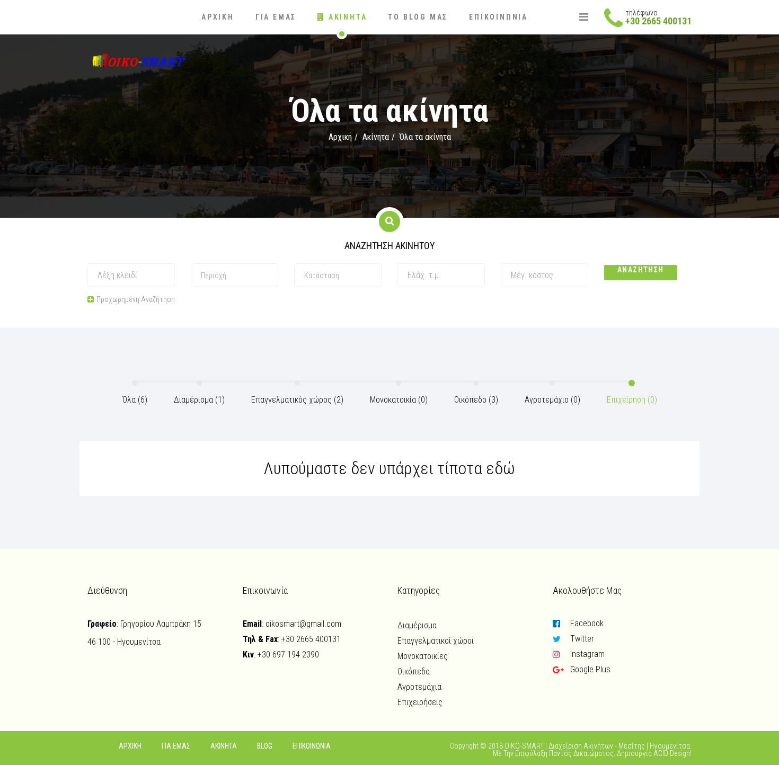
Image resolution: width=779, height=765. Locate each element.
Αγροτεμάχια (419, 687)
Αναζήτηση (640, 269)
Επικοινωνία (498, 17)
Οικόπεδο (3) (476, 400)
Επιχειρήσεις (419, 702)
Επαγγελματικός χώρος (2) (297, 400)
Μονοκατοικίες (422, 656)
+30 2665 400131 (658, 20)
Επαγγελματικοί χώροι (435, 641)
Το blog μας (418, 17)
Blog (264, 746)
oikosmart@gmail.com (303, 624)
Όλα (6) (134, 400)
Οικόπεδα (413, 671)
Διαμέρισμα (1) (199, 400)
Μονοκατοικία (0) (399, 400)
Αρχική (217, 17)
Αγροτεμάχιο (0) (552, 400)
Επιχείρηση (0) (632, 400)
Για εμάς (275, 17)
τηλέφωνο (641, 12)
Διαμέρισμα (417, 625)
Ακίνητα (346, 17)
